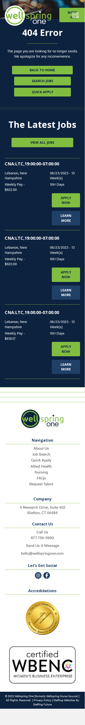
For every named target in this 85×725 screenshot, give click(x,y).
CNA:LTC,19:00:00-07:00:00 (32, 164)
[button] (74, 15)
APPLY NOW (66, 200)
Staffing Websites (64, 700)
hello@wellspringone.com (42, 553)
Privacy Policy (42, 700)
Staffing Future (42, 704)
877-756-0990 (42, 537)
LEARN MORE (66, 217)
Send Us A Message (42, 545)
